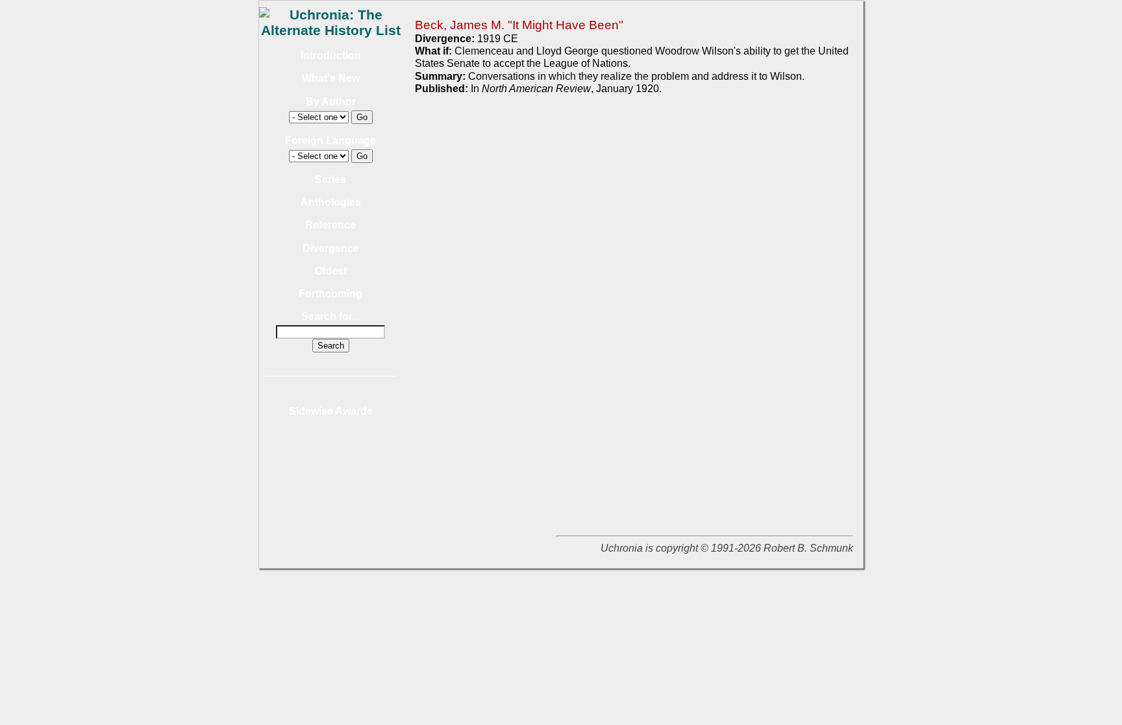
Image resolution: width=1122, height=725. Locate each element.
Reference (330, 224)
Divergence (331, 248)
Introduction (331, 55)
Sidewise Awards (331, 411)
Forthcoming (330, 293)
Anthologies (331, 202)
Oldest (331, 270)
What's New (331, 78)
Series (330, 179)
